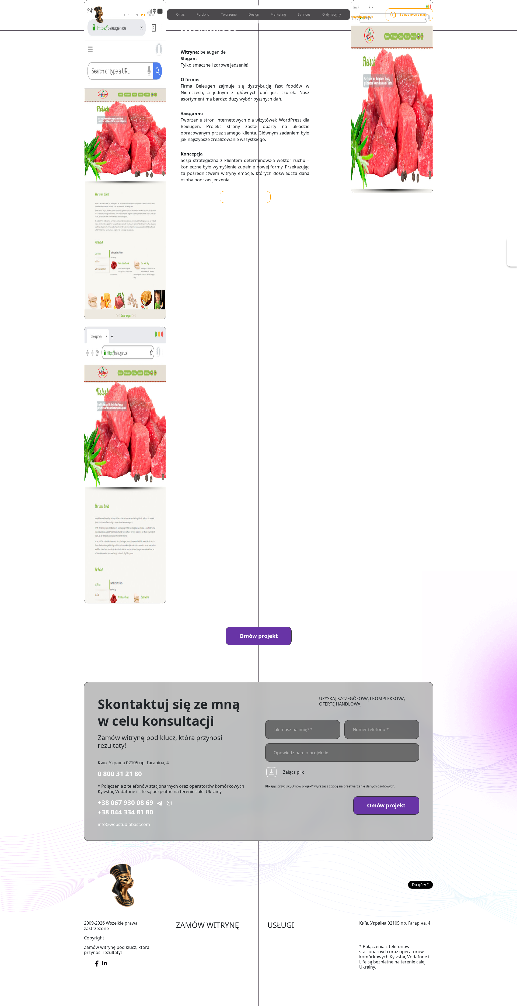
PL (144, 15)
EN (135, 15)
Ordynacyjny (331, 14)
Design (254, 14)
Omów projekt (258, 635)
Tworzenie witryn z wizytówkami (209, 969)
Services (304, 14)
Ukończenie (279, 936)
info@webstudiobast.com (124, 824)
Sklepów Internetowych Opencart (210, 953)
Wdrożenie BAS (282, 961)
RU (152, 15)
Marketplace (188, 945)
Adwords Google (284, 953)
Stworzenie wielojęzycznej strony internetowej (209, 997)
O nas (180, 14)
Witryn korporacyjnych (199, 961)
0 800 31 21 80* (363, 12)
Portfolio (203, 14)
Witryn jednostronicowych (202, 977)
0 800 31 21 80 (120, 773)
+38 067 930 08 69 (125, 802)
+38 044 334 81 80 (125, 812)
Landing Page (190, 985)
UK (127, 15)
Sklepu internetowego (198, 936)
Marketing (278, 14)
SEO (271, 945)
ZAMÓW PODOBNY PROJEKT (245, 197)
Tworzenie (229, 14)
